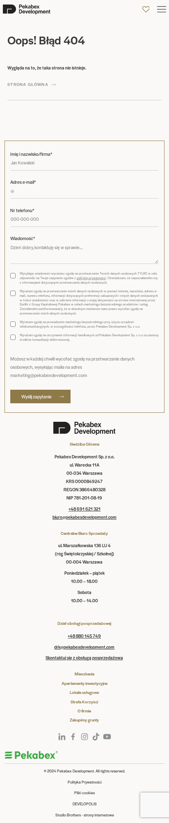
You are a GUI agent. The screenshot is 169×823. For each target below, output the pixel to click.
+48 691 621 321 (84, 509)
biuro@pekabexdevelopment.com (84, 517)
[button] (161, 9)
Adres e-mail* (23, 182)
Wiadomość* (22, 238)
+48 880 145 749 (84, 636)
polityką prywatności (91, 277)
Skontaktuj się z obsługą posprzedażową (84, 657)
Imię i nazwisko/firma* (31, 154)
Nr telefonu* (22, 210)
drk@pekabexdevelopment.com (84, 647)
